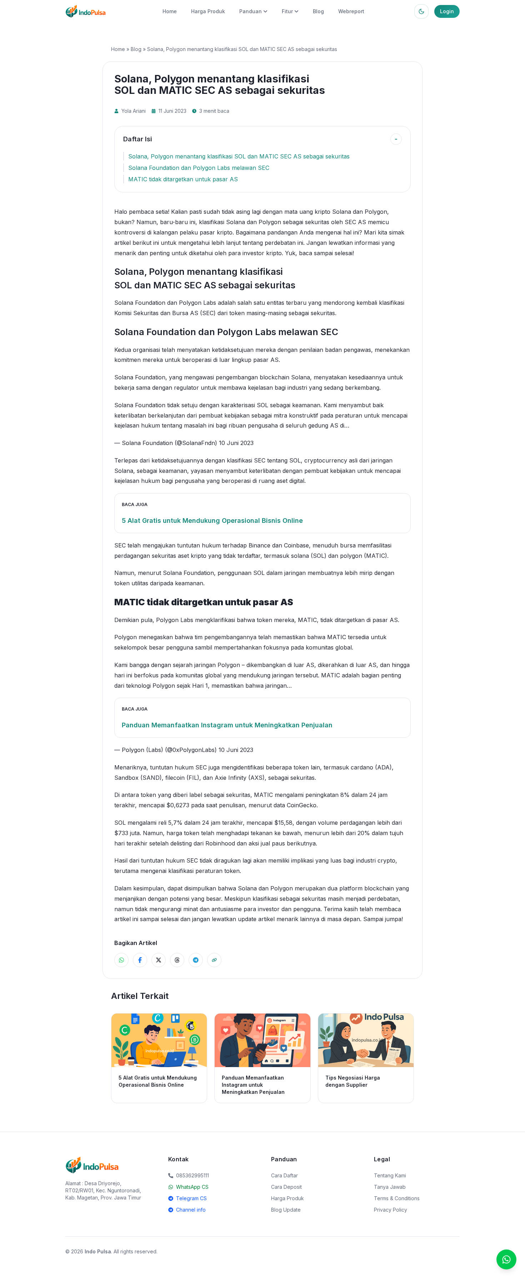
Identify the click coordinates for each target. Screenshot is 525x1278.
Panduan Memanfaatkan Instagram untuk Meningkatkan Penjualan (227, 725)
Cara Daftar (284, 1175)
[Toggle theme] (421, 11)
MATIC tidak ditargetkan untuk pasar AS (183, 179)
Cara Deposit (286, 1187)
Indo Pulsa (98, 1251)
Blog (318, 11)
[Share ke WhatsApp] (121, 960)
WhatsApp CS (192, 1187)
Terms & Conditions (397, 1198)
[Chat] (506, 1259)
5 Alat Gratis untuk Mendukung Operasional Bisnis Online (212, 520)
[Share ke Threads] (177, 960)
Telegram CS (191, 1198)
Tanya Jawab (390, 1187)
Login (447, 11)
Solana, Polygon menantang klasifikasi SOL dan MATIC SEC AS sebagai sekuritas (239, 156)
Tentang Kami (390, 1175)
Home (169, 11)
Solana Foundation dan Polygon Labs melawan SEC (198, 167)
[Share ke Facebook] (140, 960)
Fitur (287, 11)
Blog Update (286, 1210)
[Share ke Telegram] (196, 960)
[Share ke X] (158, 960)
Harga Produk (208, 11)
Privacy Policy (390, 1210)
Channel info (191, 1210)
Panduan (250, 11)
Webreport (351, 11)
